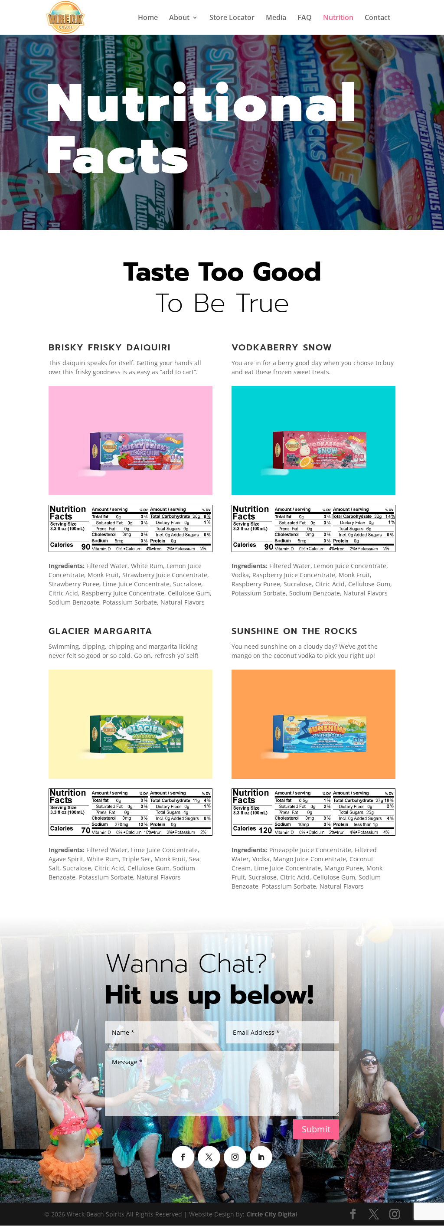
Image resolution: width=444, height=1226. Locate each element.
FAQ (304, 18)
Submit (316, 1129)
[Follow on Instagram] (235, 1157)
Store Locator (232, 18)
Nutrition (338, 18)
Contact (377, 18)
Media (276, 18)
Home (148, 18)
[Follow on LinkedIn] (261, 1157)
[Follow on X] (209, 1157)
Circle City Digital (271, 1214)
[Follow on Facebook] (183, 1157)
